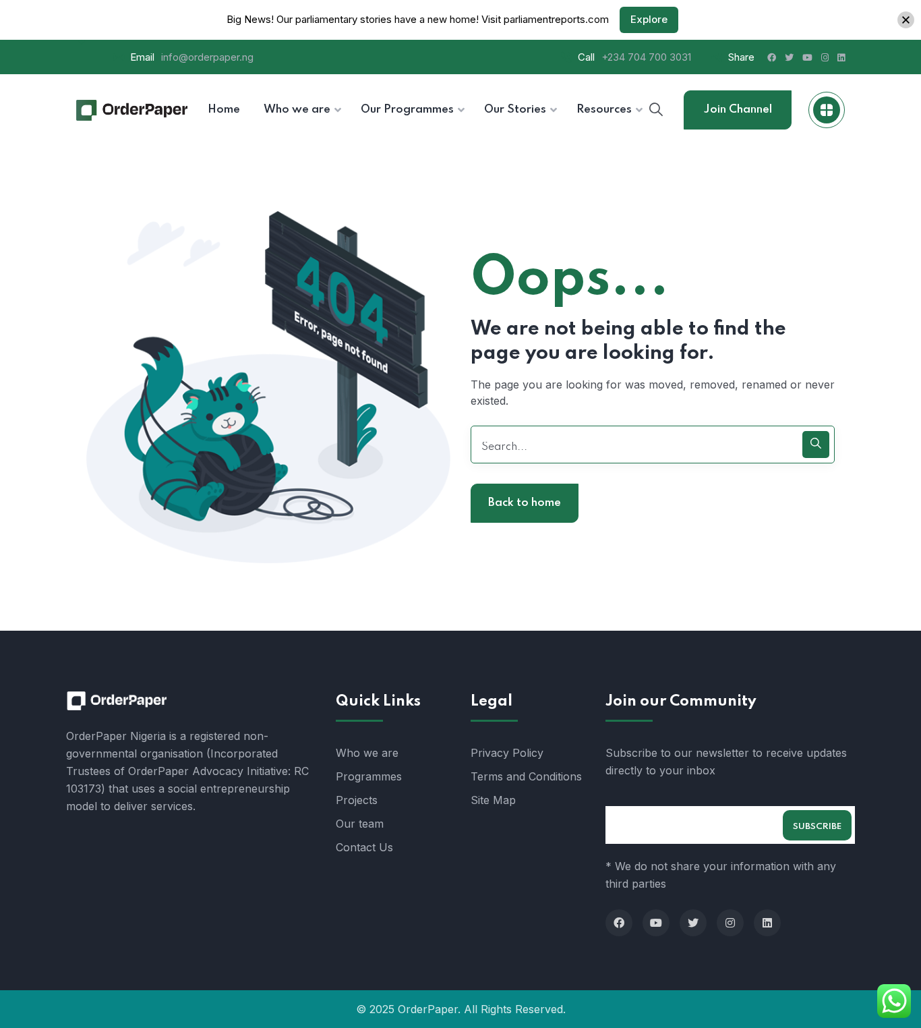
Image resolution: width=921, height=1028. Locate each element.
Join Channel (738, 109)
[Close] (905, 19)
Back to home (524, 503)
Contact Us (364, 847)
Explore (648, 19)
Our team (360, 823)
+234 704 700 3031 (646, 57)
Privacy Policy (507, 753)
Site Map (493, 800)
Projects (357, 800)
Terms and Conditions (526, 776)
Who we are (367, 753)
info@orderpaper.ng (207, 57)
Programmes (369, 776)
